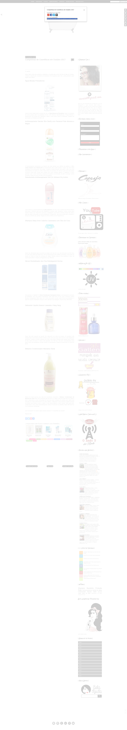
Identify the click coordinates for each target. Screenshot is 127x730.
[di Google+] (48, 15)
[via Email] (56, 15)
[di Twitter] (53, 15)
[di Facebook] (51, 15)
